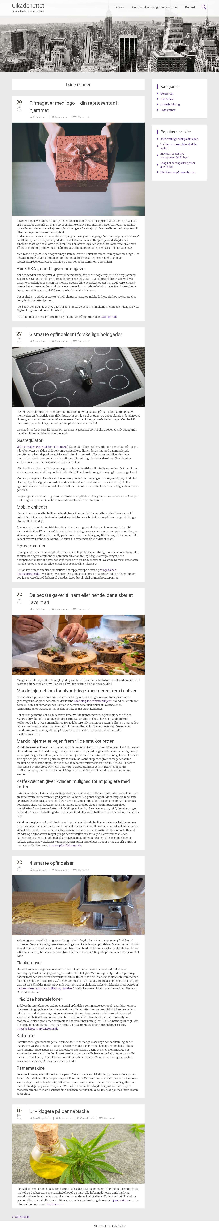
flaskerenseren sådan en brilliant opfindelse (44, 988)
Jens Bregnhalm (42, 1118)
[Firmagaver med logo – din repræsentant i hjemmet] (78, 169)
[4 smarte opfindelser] (78, 905)
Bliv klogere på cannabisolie (59, 1111)
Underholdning (170, 104)
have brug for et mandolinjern (93, 701)
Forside (119, 7)
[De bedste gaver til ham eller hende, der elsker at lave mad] (78, 645)
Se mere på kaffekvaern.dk (64, 845)
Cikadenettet (28, 5)
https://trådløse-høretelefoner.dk (37, 1028)
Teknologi (166, 93)
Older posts (20, 1216)
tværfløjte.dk (109, 316)
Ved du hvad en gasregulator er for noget (42, 446)
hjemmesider (119, 1200)
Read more (55, 1204)
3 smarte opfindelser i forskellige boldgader (76, 334)
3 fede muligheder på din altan (179, 139)
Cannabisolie (87, 1118)
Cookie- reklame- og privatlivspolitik (154, 7)
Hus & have (167, 99)
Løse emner (62, 117)
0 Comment (82, 117)
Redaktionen (40, 117)
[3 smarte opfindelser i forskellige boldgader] (78, 377)
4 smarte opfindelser (52, 863)
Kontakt (190, 7)
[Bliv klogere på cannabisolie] (78, 1154)
